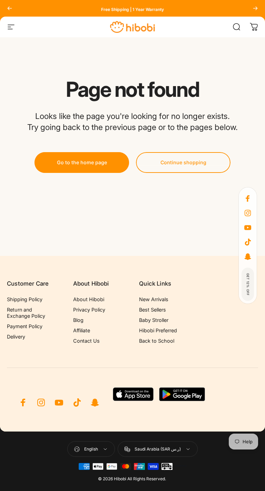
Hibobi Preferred (158, 330)
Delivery (16, 337)
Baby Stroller (153, 320)
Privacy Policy (89, 310)
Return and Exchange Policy (26, 313)
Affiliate (81, 330)
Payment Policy (24, 326)
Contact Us (86, 341)
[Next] (255, 8)
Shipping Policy (24, 299)
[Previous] (9, 8)
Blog (78, 320)
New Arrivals (153, 299)
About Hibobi (88, 299)
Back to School (156, 341)
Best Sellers (152, 310)
